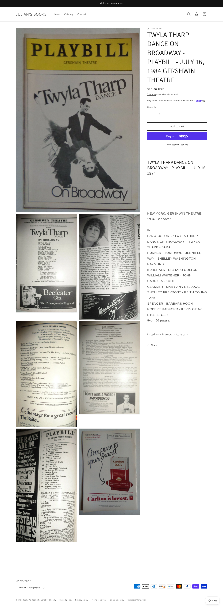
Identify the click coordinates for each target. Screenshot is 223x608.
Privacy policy (81, 600)
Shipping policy (117, 600)
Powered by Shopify (47, 600)
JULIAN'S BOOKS (30, 600)
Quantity (151, 107)
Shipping (151, 94)
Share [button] (154, 345)
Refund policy (65, 600)
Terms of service (99, 600)
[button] (189, 14)
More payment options (177, 144)
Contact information (137, 600)
